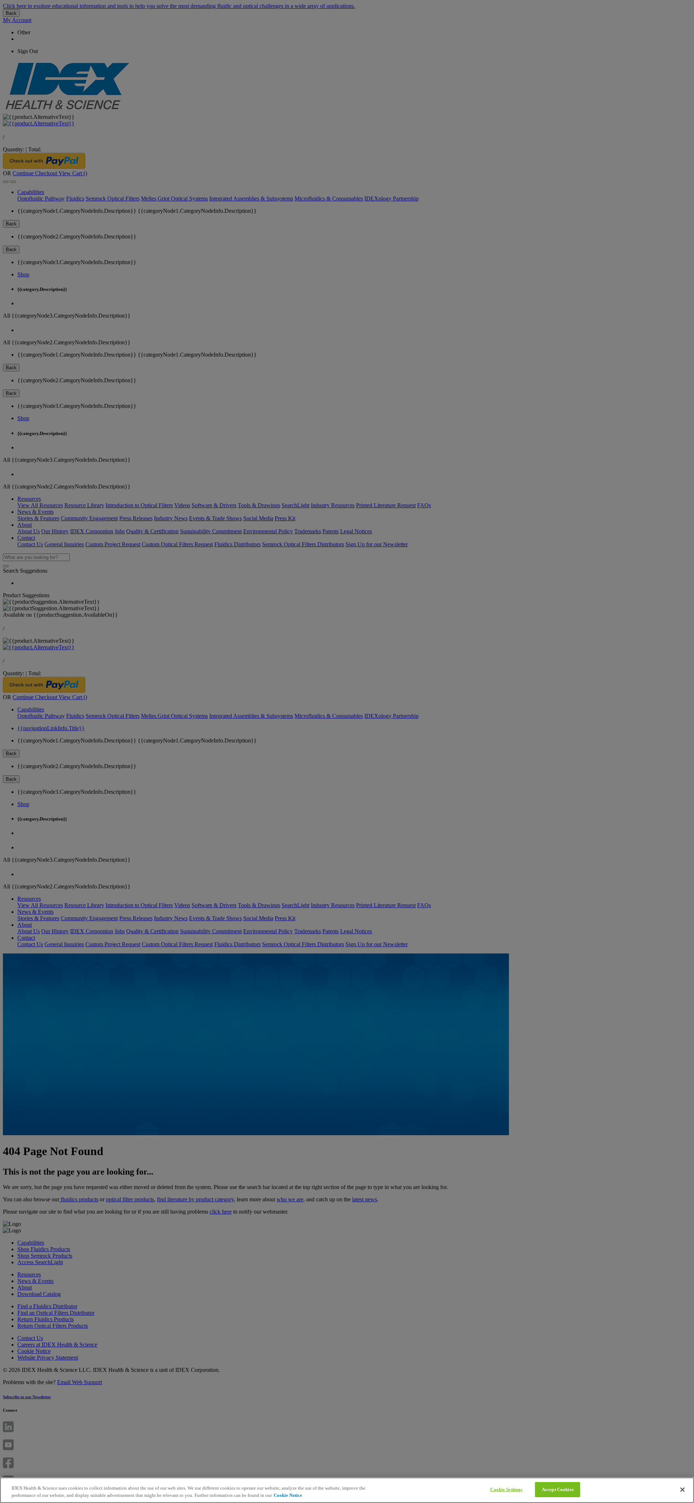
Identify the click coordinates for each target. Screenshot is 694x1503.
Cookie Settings (506, 1489)
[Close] (682, 1490)
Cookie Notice (288, 1495)
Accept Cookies (558, 1489)
